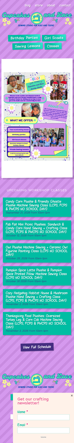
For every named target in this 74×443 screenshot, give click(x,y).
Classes (53, 46)
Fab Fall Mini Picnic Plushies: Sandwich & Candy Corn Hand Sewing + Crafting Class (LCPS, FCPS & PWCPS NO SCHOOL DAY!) (36, 229)
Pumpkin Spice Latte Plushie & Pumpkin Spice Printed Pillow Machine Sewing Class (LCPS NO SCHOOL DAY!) (36, 275)
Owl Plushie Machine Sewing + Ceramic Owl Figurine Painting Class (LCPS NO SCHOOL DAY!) (37, 252)
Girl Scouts (54, 37)
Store (39, 5)
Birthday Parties (24, 38)
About (51, 5)
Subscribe (43, 437)
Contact (65, 5)
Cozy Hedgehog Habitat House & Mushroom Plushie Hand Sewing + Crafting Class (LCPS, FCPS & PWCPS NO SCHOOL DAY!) (37, 298)
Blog (28, 5)
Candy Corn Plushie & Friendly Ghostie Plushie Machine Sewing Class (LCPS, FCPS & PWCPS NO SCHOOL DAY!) (36, 207)
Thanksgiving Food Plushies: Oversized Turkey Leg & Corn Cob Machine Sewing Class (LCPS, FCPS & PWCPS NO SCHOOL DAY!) (36, 323)
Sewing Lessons (27, 46)
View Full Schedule (37, 347)
